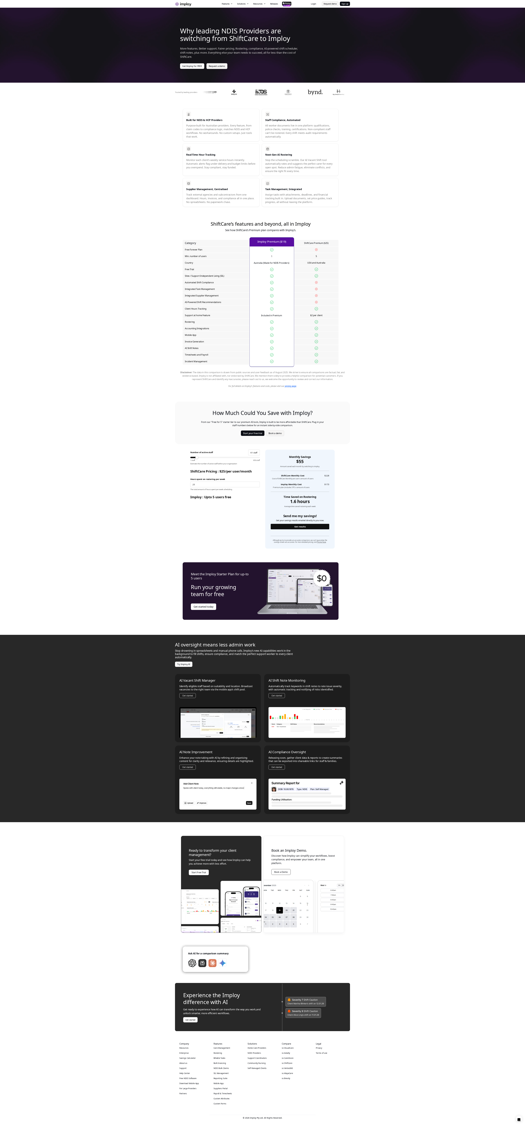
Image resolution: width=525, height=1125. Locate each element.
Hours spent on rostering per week (207, 479)
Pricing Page (321, 542)
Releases (274, 3)
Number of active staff (201, 452)
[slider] (225, 457)
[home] (197, 3)
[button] (227, 4)
